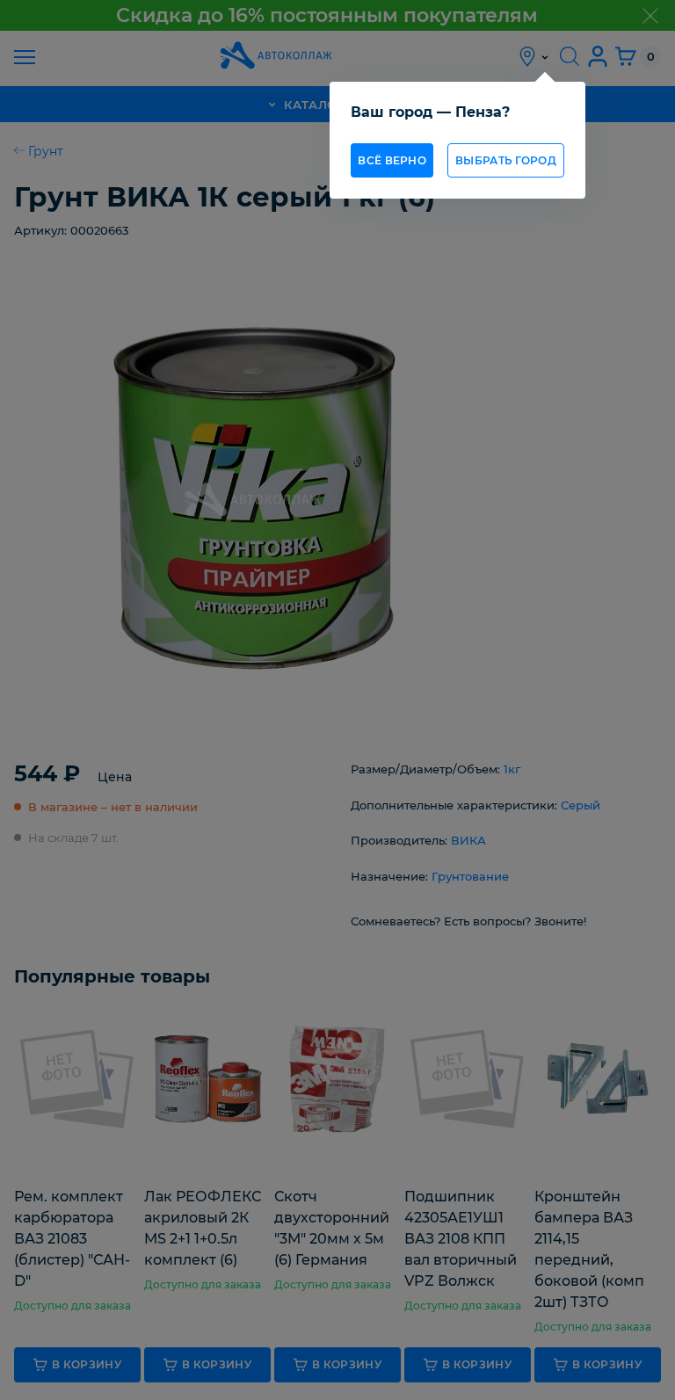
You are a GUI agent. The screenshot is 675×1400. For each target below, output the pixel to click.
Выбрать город (505, 160)
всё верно (392, 160)
